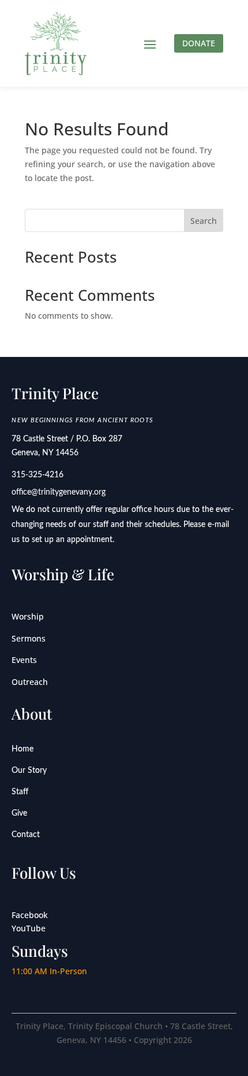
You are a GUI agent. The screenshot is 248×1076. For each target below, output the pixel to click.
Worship (28, 616)
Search (203, 220)
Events (24, 659)
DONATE (198, 43)
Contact (26, 835)
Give (19, 813)
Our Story (29, 771)
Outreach (30, 681)
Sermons (29, 638)
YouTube (29, 928)
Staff (20, 792)
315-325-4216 (37, 475)
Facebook (30, 914)
